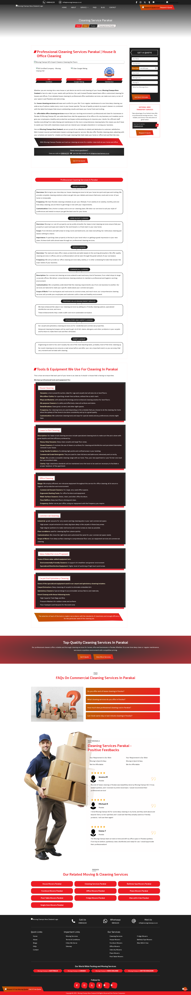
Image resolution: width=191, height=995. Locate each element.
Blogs (35, 943)
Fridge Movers (142, 936)
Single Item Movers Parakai (51, 905)
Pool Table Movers (116, 956)
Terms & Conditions (73, 939)
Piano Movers (115, 953)
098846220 (51, 2)
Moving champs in (48, 971)
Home (78, 26)
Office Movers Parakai (95, 891)
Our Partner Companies (118, 993)
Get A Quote (84, 657)
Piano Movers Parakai (139, 891)
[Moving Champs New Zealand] (29, 7)
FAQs (94, 7)
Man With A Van (142, 943)
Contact (112, 7)
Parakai (93, 26)
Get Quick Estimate (141, 97)
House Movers (115, 939)
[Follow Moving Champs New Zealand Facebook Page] (137, 2)
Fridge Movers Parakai (95, 898)
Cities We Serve (71, 943)
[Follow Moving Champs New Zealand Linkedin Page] (159, 2)
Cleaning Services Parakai (95, 884)
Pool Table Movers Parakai (52, 898)
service (83, 7)
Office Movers (115, 946)
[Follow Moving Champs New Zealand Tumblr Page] (149, 2)
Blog (103, 7)
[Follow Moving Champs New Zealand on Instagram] (141, 2)
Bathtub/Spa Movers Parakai (139, 884)
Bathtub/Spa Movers (144, 939)
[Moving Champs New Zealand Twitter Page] (145, 2)
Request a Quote (166, 7)
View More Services (103, 657)
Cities (85, 26)
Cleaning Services (116, 936)
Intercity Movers (116, 950)
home (64, 7)
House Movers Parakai (52, 884)
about (73, 7)
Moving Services (72, 936)
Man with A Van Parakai (139, 898)
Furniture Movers (116, 943)
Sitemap (69, 946)
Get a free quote (79, 161)
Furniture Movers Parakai (52, 891)
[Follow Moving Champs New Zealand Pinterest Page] (172, 2)
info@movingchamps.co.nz (72, 2)
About (35, 939)
